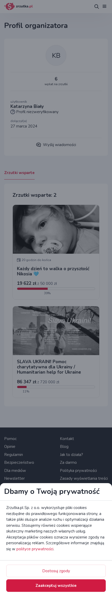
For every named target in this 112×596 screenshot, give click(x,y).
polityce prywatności (34, 549)
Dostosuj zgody (56, 571)
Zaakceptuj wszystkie (56, 585)
